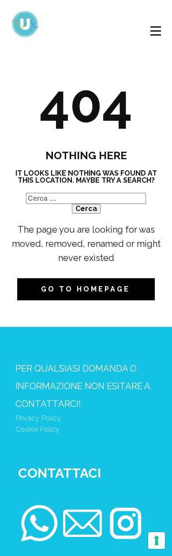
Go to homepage (85, 289)
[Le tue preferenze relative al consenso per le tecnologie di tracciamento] (156, 540)
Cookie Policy (37, 429)
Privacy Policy (38, 418)
